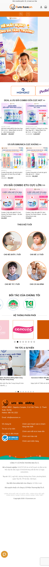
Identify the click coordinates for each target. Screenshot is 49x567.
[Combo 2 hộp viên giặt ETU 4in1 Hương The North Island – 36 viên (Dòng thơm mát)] (37, 199)
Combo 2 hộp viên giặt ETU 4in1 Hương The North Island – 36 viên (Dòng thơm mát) (36, 214)
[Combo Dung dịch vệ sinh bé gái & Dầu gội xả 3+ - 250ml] (37, 158)
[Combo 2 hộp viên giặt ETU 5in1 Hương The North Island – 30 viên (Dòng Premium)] (12, 199)
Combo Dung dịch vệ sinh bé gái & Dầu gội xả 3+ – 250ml (36, 173)
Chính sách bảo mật (29, 436)
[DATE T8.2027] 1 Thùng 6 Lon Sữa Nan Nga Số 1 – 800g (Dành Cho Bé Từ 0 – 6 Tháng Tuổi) (36, 130)
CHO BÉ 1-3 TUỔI (36, 254)
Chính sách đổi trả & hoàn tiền (33, 431)
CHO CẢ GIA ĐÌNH (37, 284)
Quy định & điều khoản (10, 434)
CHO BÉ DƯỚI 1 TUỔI (12, 254)
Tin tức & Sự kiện (8, 429)
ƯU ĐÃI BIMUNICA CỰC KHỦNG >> (24, 144)
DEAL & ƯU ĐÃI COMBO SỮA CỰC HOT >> (24, 100)
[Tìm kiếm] (21, 14)
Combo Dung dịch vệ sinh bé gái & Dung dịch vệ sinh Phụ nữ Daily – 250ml (11, 174)
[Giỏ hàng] (45, 7)
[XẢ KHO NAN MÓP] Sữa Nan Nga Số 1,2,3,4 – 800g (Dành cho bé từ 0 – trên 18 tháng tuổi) (12, 130)
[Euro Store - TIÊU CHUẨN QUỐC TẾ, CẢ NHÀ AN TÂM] (21, 7)
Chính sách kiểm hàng (30, 441)
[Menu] (28, 14)
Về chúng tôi (6, 424)
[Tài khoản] (41, 7)
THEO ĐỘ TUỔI (24, 225)
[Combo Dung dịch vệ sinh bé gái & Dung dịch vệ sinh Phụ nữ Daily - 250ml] (12, 158)
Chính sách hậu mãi (37, 494)
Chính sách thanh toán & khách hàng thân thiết (24, 495)
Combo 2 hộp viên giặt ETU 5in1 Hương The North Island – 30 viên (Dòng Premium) (11, 214)
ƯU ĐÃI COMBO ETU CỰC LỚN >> (24, 185)
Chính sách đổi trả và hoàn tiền (16, 494)
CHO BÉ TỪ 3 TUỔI (12, 284)
